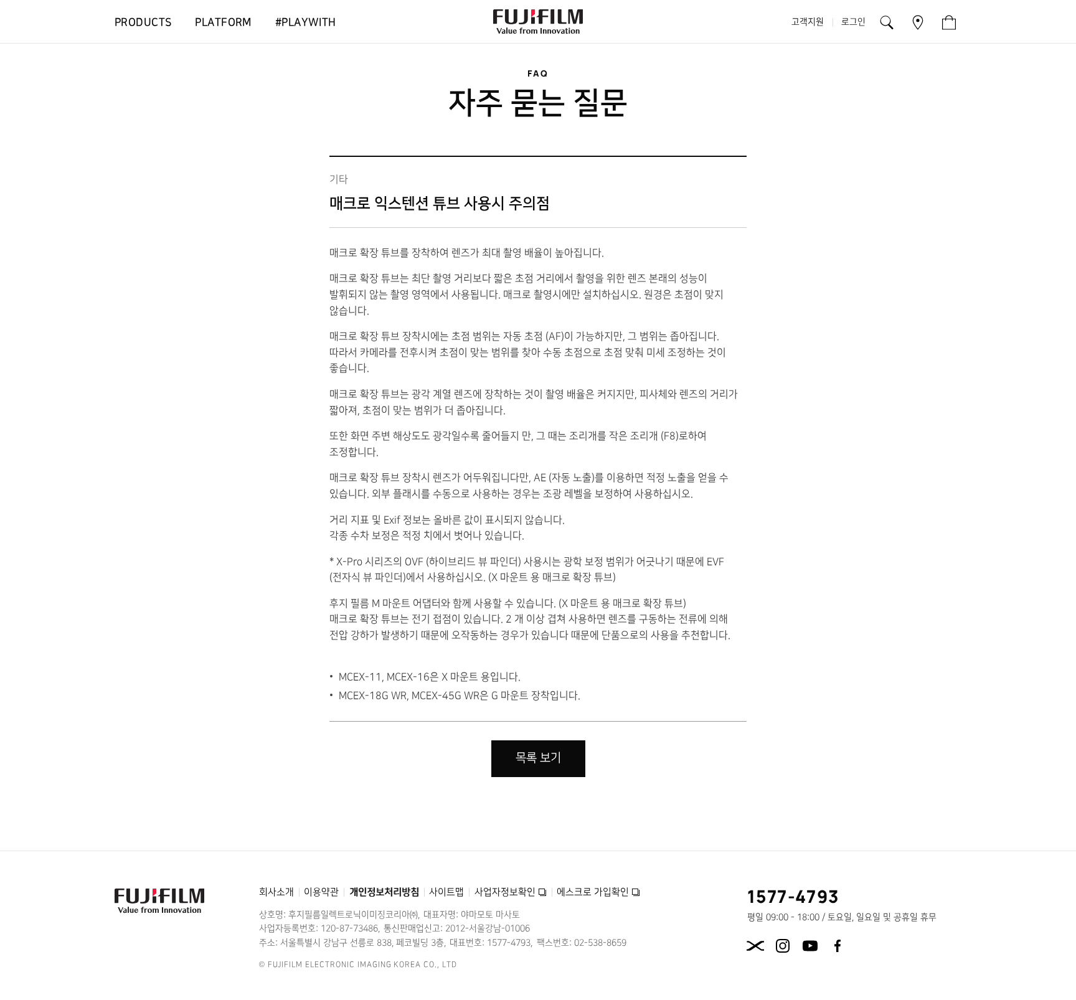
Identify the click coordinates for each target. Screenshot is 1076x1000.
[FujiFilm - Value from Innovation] (538, 21)
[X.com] (755, 945)
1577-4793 (793, 896)
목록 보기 (538, 758)
